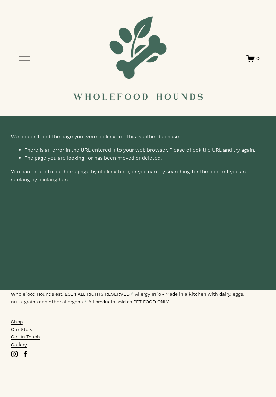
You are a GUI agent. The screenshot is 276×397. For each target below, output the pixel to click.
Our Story (22, 329)
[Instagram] (14, 354)
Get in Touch (25, 337)
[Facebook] (25, 354)
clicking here (113, 171)
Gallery (19, 344)
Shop (17, 322)
